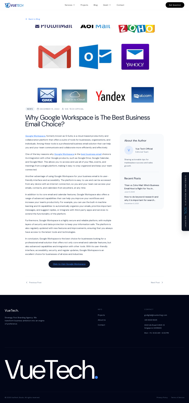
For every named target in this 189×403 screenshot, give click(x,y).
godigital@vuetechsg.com (155, 315)
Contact (120, 5)
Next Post (155, 282)
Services (68, 5)
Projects (84, 5)
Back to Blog (34, 19)
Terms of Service (177, 397)
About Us (102, 320)
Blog (96, 5)
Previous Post (35, 282)
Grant (105, 5)
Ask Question (175, 5)
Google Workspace (35, 135)
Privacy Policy (162, 397)
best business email (91, 154)
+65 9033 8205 (150, 320)
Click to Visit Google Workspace (69, 264)
